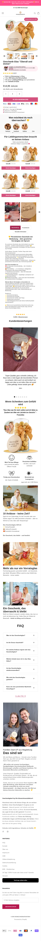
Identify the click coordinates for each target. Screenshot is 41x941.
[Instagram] (7, 831)
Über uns (5, 849)
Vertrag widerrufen (20, 880)
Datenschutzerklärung (9, 863)
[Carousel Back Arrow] (4, 56)
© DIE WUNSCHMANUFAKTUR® (20, 916)
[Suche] (35, 13)
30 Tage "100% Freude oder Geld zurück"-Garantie (18, 873)
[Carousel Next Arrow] (36, 56)
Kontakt (4, 846)
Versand (4, 876)
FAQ (3, 843)
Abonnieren (10, 906)
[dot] (11, 132)
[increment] (19, 94)
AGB (3, 856)
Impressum (5, 853)
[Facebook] (3, 831)
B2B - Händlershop (8, 869)
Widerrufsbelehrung (8, 859)
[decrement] (5, 94)
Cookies (4, 866)
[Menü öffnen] (3, 13)
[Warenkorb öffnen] (38, 13)
